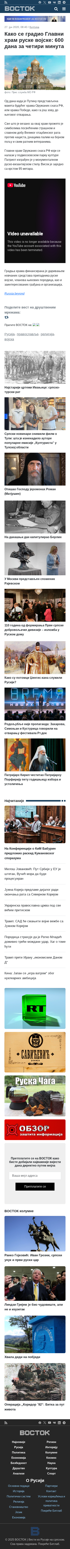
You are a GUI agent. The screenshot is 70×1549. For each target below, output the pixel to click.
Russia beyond (14, 293)
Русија (9, 334)
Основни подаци (18, 1485)
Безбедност (19, 1463)
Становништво (18, 1506)
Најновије (18, 1441)
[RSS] (5, 2)
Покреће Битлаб (51, 1510)
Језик (18, 1512)
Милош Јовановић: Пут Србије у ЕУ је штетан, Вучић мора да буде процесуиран (32, 873)
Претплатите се (35, 1186)
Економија (18, 1457)
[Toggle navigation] (63, 8)
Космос (51, 1457)
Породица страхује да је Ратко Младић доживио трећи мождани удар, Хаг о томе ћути (35, 941)
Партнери (51, 1485)
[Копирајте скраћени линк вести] (35, 317)
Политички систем (18, 1496)
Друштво (19, 1468)
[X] (44, 2)
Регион (51, 1441)
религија (47, 334)
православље (27, 334)
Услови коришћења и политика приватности (51, 1501)
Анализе (18, 1473)
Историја (18, 1491)
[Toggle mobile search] (56, 8)
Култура (34, 27)
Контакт (51, 1491)
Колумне (51, 1452)
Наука (51, 1463)
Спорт (51, 1473)
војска (9, 339)
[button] (64, 9)
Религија (18, 1501)
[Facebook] (39, 2)
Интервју (51, 1447)
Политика (18, 1452)
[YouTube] (49, 2)
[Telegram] (64, 2)
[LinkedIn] (59, 2)
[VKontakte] (54, 2)
